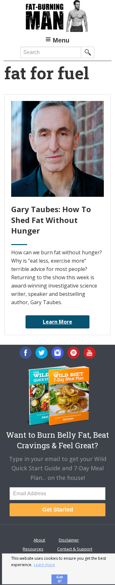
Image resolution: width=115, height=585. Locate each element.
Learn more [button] (44, 564)
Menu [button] (61, 40)
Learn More (57, 321)
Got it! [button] (59, 578)
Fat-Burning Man (57, 16)
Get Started (57, 509)
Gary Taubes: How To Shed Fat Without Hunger (51, 220)
